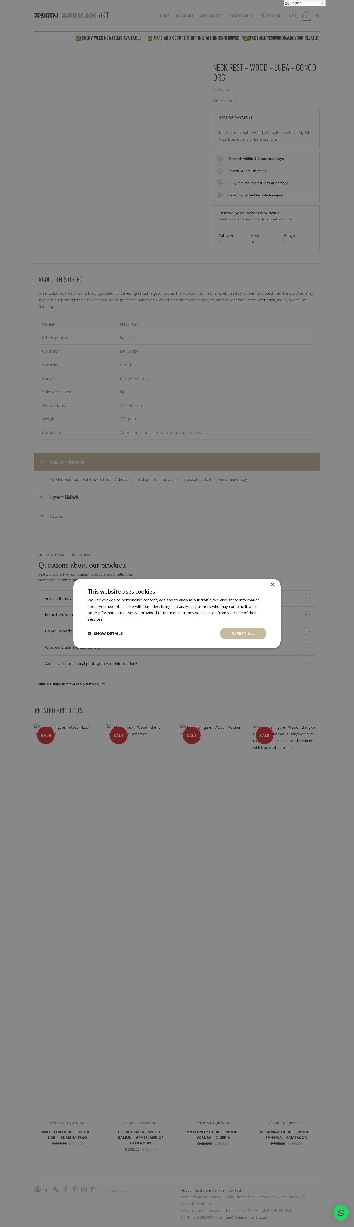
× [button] (272, 585)
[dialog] (177, 613)
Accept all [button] (243, 633)
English (295, 3)
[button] (341, 1213)
